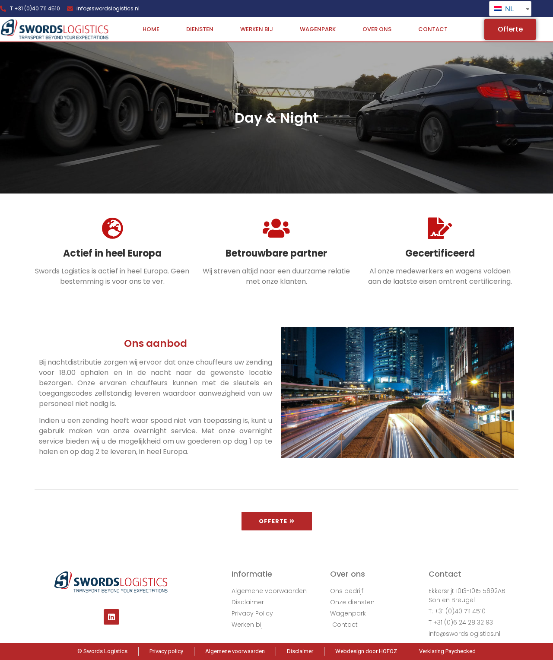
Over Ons (376, 29)
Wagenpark (318, 29)
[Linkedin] (111, 617)
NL (508, 8)
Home (151, 29)
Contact (433, 29)
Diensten (199, 29)
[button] (510, 29)
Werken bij (256, 29)
